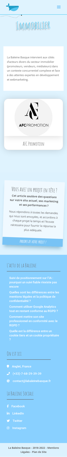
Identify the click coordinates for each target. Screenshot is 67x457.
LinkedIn (18, 413)
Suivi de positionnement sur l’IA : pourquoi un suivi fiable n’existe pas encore (33, 282)
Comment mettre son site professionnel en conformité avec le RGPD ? (33, 321)
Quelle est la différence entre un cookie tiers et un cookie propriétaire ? (34, 335)
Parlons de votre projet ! (32, 241)
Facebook (18, 406)
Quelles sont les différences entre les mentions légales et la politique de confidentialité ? (34, 296)
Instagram (19, 428)
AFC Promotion (33, 144)
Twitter (17, 421)
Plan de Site (39, 452)
